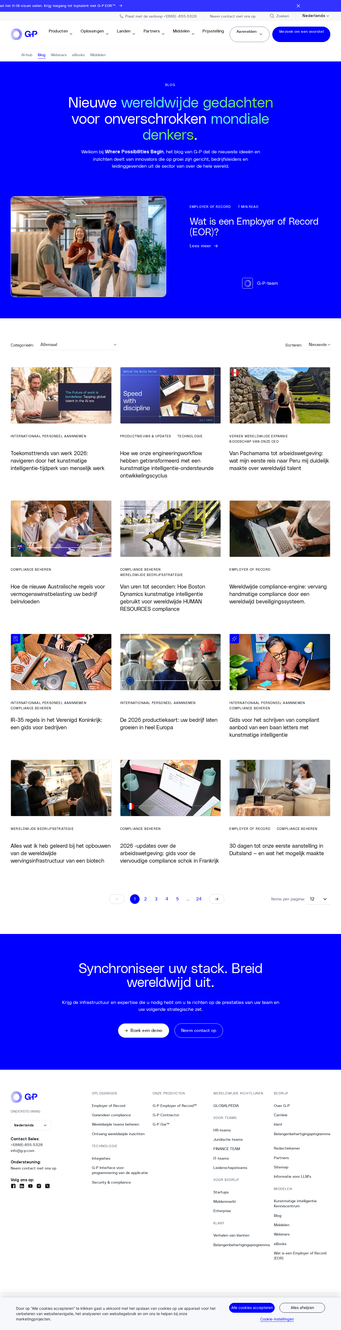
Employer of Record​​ (108, 1105)
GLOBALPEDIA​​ (226, 1105)
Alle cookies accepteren (252, 1307)
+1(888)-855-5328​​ (27, 1145)
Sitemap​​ (281, 1167)
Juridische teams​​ (228, 1139)
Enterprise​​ (222, 1211)
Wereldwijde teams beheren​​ (115, 1124)
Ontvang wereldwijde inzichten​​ (118, 1134)
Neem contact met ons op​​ (33, 1168)
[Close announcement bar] (298, 6)
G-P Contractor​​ (166, 1115)
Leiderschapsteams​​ (230, 1168)
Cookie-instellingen (277, 1319)
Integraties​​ (101, 1158)
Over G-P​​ (282, 1105)
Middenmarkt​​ (224, 1201)
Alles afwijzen (302, 1307)
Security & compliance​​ (111, 1182)
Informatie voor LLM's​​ (292, 1176)
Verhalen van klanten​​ (231, 1235)
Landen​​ (124, 34)
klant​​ (278, 1124)
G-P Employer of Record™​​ (175, 1105)
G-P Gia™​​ (161, 1124)
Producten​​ (58, 34)
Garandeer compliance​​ (111, 1115)
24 (199, 898)
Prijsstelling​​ (213, 34)
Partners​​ (152, 34)
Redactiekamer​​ (287, 1148)
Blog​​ (278, 1215)
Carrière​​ (281, 1115)
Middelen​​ (181, 34)
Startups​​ (221, 1192)
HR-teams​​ (222, 1130)
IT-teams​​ (221, 1158)
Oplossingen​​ (92, 34)
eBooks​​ (280, 1244)
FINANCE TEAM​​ (226, 1149)
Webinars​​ (282, 1234)
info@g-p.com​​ (23, 1150)
